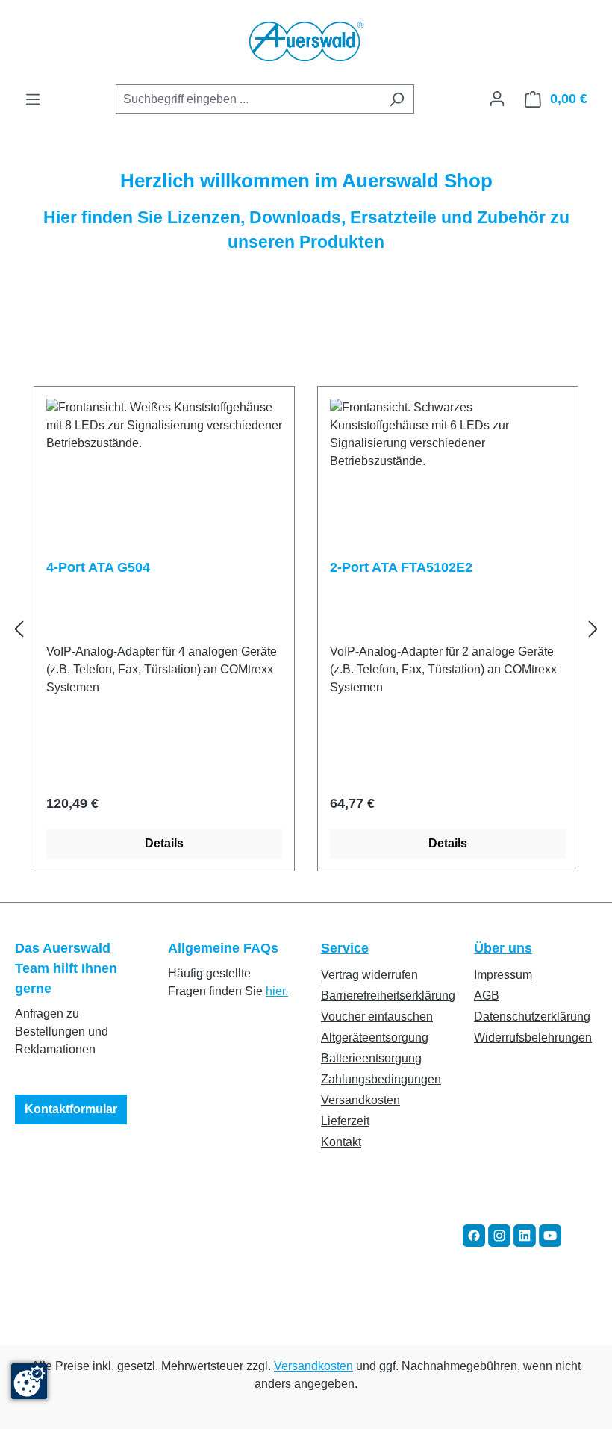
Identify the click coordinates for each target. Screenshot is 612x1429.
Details (164, 843)
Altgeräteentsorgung (374, 1037)
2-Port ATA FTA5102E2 (401, 567)
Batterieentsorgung (371, 1058)
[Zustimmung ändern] (29, 1381)
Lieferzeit (345, 1121)
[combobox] (248, 99)
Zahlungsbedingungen (381, 1079)
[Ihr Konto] (497, 98)
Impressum (503, 974)
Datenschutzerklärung (532, 1016)
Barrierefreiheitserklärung (388, 995)
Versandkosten (360, 1100)
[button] (474, 1234)
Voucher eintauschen (377, 1016)
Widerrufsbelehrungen (533, 1037)
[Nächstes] (593, 629)
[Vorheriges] (18, 629)
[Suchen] (396, 99)
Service (345, 948)
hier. (277, 991)
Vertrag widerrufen (369, 974)
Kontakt (341, 1142)
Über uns (503, 948)
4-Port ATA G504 (98, 567)
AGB (486, 995)
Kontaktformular (71, 1109)
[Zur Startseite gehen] (306, 42)
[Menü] (33, 99)
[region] (306, 629)
